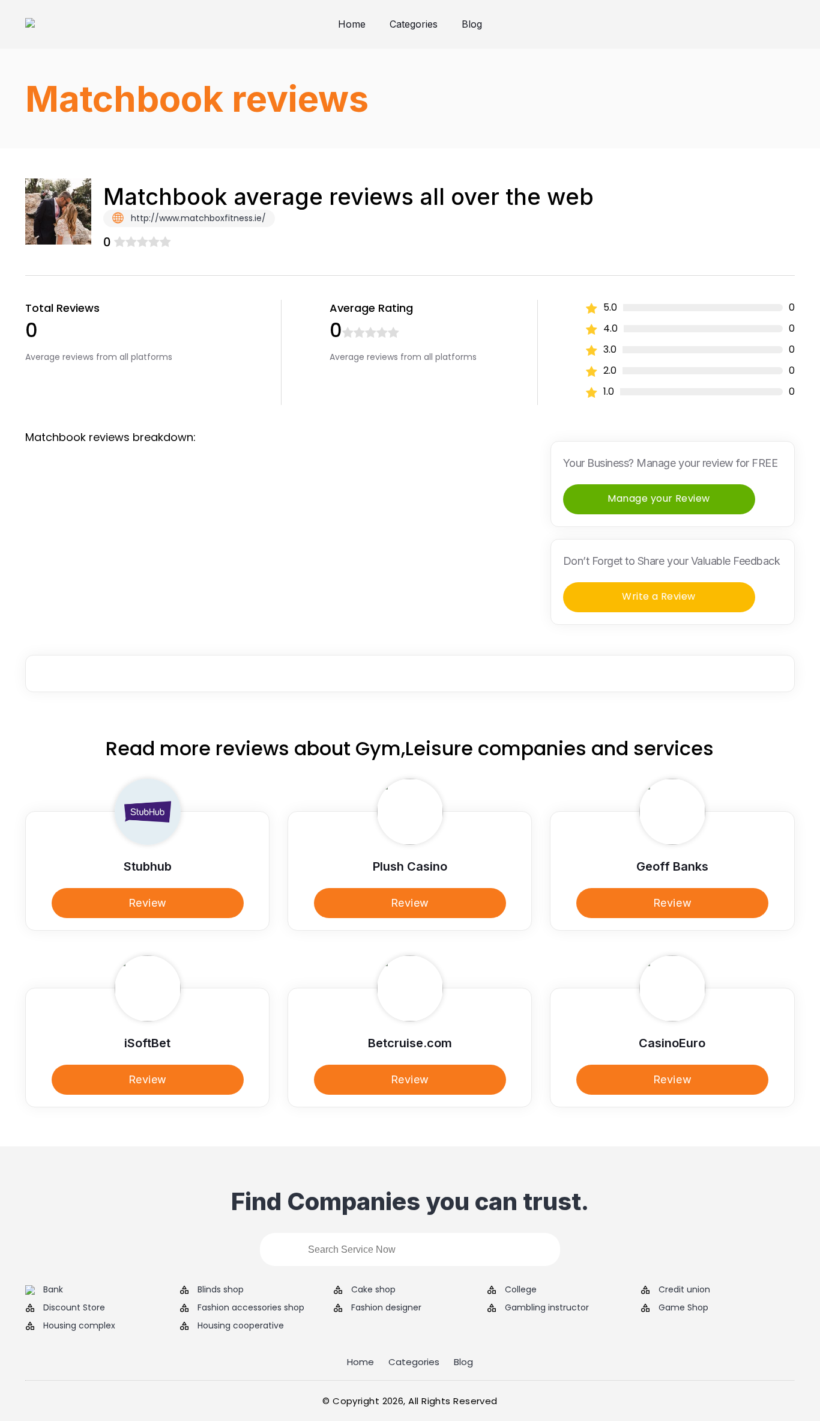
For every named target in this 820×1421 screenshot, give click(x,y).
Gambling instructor (547, 1307)
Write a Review (659, 596)
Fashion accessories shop (250, 1307)
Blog (472, 24)
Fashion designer (386, 1307)
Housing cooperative (240, 1325)
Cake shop (373, 1289)
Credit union (684, 1289)
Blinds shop (220, 1289)
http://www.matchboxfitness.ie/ (197, 218)
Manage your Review (658, 498)
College (521, 1289)
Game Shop (683, 1307)
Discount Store (74, 1307)
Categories (414, 24)
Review (147, 902)
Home (352, 24)
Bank (53, 1289)
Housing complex (79, 1325)
